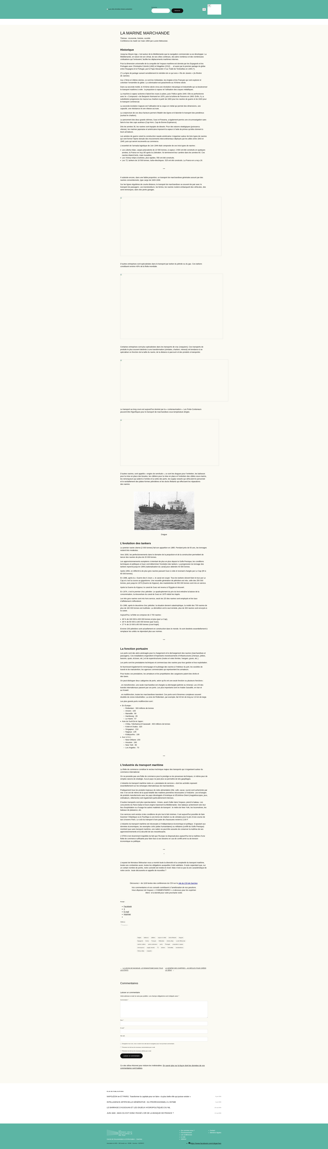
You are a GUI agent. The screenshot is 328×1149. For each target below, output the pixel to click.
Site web (122, 1036)
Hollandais (161, 941)
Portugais (167, 944)
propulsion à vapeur (178, 944)
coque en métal (162, 937)
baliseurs (146, 937)
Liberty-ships (170, 941)
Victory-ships (140, 951)
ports (161, 944)
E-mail (122, 1028)
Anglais (139, 937)
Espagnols (140, 941)
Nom (122, 1020)
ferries (147, 941)
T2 (158, 947)
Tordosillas (170, 947)
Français (153, 941)
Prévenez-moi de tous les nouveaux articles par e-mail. (136, 1051)
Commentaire (124, 1000)
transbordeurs (179, 947)
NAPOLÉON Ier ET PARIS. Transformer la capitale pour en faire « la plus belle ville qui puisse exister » (149, 1097)
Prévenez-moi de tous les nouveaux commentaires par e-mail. (138, 1047)
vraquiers (149, 951)
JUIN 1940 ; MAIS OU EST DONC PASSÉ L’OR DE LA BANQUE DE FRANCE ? (140, 1113)
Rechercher (154, 7)
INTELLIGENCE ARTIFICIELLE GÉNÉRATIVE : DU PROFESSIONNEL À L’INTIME (141, 1102)
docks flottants (172, 937)
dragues (181, 937)
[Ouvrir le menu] (204, 9)
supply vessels (151, 947)
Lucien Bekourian (180, 941)
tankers (163, 947)
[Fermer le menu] (209, 5)
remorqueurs (140, 947)
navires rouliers (141, 944)
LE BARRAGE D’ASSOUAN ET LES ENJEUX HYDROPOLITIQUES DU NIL (138, 1108)
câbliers (153, 937)
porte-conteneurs (152, 944)
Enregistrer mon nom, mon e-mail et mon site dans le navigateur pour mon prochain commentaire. (148, 1043)
